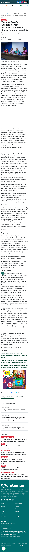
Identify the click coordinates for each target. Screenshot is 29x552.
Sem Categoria (8, 13)
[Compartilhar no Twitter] (16, 393)
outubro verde (18, 396)
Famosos (17, 508)
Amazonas (15, 6)
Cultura (17, 506)
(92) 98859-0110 (7, 528)
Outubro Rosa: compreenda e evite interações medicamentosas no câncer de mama (14, 355)
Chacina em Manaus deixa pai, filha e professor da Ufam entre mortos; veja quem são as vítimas (14, 476)
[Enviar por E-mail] (19, 393)
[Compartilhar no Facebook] (14, 393)
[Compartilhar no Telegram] (12, 393)
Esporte (17, 511)
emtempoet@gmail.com (9, 523)
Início (2, 13)
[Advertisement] (14, 10)
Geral (16, 514)
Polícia (2, 511)
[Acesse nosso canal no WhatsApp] (3, 548)
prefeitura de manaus (7, 398)
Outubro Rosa (9, 396)
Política (22, 6)
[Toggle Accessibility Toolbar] (3, 273)
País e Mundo (18, 503)
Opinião (3, 506)
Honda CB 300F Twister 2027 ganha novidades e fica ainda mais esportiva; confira (13, 461)
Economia (3, 516)
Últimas (2, 503)
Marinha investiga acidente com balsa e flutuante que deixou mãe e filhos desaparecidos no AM (14, 419)
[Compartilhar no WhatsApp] (10, 393)
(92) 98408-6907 (7, 526)
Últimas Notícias (6, 6)
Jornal (17, 516)
